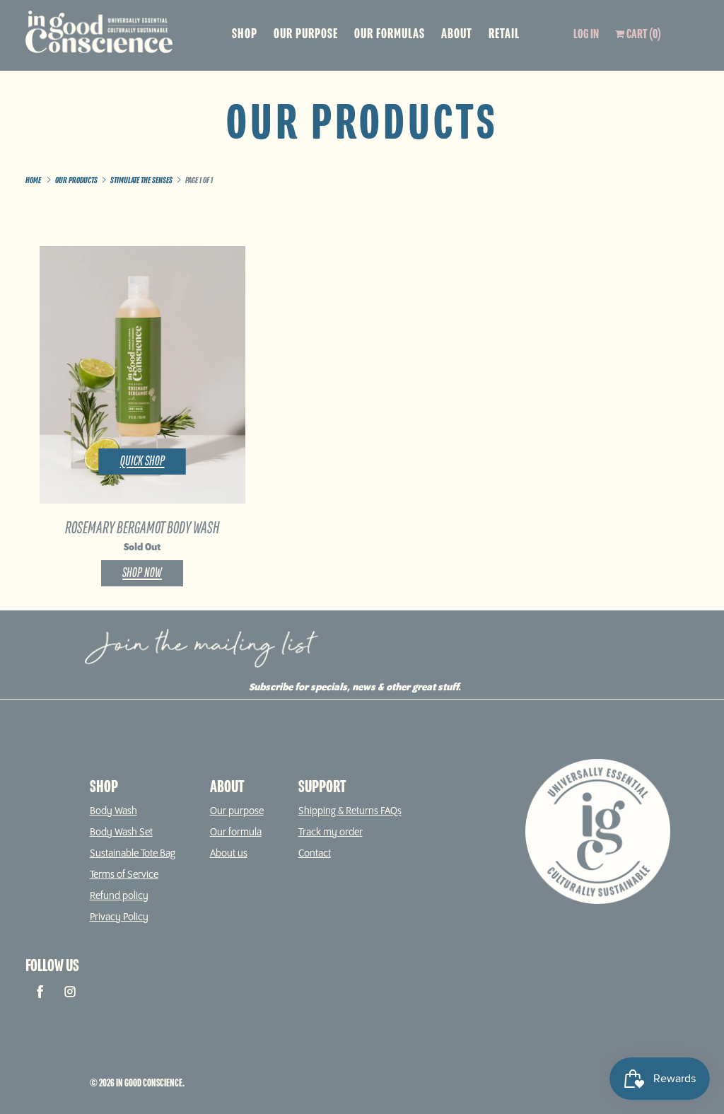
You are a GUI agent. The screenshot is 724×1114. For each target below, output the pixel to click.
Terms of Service (124, 875)
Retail (504, 34)
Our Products (362, 125)
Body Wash (113, 811)
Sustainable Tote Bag (132, 853)
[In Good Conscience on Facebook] (40, 991)
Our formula (236, 832)
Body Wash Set (121, 832)
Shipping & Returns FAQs (350, 811)
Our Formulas (389, 34)
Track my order (330, 832)
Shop (244, 34)
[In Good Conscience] (104, 35)
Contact (314, 853)
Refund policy (119, 896)
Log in (586, 35)
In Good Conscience (149, 1083)
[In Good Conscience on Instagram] (70, 991)
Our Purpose (306, 34)
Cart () (642, 35)
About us (228, 853)
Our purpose (237, 811)
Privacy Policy (119, 917)
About (456, 34)
